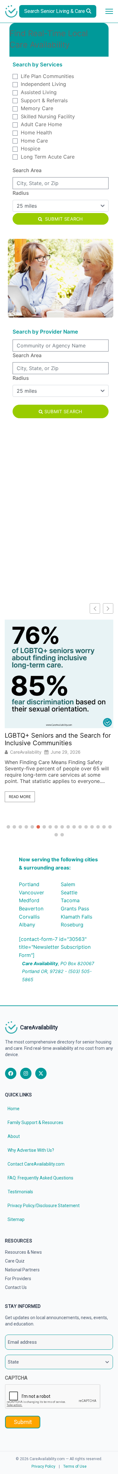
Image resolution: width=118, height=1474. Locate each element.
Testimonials (20, 1191)
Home (14, 1108)
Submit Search (63, 219)
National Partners (22, 1269)
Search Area (27, 170)
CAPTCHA (16, 1378)
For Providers (18, 1278)
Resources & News (23, 1252)
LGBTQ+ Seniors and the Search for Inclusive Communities (58, 739)
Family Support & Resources (35, 1122)
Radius (21, 193)
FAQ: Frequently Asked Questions (40, 1177)
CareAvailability (26, 752)
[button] (108, 608)
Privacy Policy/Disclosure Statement (44, 1205)
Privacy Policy (43, 1466)
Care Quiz (15, 1260)
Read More (20, 796)
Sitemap (16, 1219)
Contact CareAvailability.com (36, 1164)
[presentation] (53, 1396)
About (14, 1136)
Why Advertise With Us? (31, 1150)
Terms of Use (75, 1466)
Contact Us (16, 1287)
